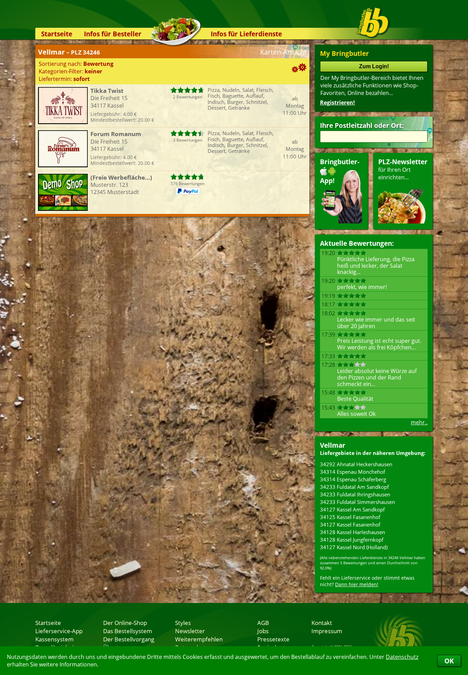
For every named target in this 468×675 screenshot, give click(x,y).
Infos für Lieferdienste (246, 33)
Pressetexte (273, 639)
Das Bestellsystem (127, 631)
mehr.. (419, 422)
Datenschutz (402, 657)
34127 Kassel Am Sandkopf (352, 509)
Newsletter (190, 631)
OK (449, 660)
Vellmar (332, 445)
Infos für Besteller (112, 33)
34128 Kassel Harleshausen (352, 532)
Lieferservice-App (59, 631)
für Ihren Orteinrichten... (403, 169)
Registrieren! (337, 102)
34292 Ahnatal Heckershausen (356, 464)
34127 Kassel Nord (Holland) (353, 547)
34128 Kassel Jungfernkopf (351, 539)
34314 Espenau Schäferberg (353, 479)
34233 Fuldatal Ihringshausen (355, 494)
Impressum (326, 631)
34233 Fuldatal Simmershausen (357, 501)
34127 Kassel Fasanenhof (350, 524)
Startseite (56, 33)
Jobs (263, 631)
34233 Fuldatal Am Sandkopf (354, 486)
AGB (263, 622)
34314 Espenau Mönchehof (352, 471)
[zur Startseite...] (373, 22)
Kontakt (321, 622)
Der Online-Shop (125, 622)
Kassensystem (54, 639)
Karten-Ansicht (283, 52)
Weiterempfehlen (199, 639)
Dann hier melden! (356, 584)
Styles (183, 622)
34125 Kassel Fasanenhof (350, 517)
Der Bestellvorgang (128, 639)
